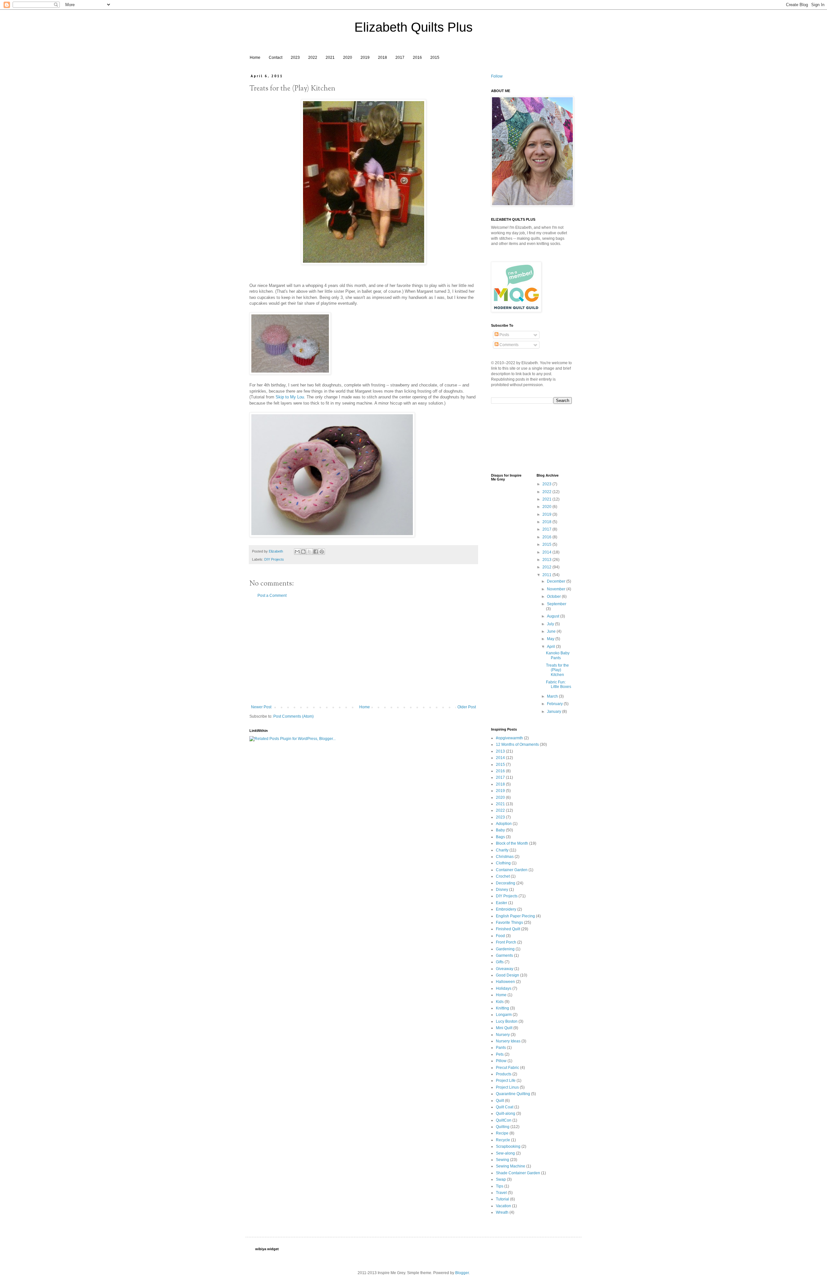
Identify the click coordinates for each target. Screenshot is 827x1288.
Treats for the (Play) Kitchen (557, 670)
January (554, 711)
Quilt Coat (504, 1107)
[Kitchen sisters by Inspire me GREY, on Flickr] (363, 263)
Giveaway (504, 968)
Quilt (500, 1100)
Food (500, 936)
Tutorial (502, 1199)
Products (503, 1074)
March (553, 696)
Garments (504, 955)
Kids (500, 1001)
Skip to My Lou (290, 397)
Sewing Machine (510, 1166)
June (552, 631)
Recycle (503, 1140)
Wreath (502, 1212)
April (551, 646)
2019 (365, 57)
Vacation (503, 1206)
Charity (502, 850)
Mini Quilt (504, 1028)
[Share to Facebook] (315, 551)
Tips (499, 1186)
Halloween (505, 981)
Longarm (504, 1014)
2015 (434, 57)
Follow (497, 76)
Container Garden (512, 870)
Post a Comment (272, 595)
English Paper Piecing (515, 916)
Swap (501, 1179)
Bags (500, 837)
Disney (502, 889)
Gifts (500, 962)
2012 (547, 567)
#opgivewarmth (509, 738)
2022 (312, 57)
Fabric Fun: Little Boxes (558, 684)
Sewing (502, 1159)
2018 (382, 57)
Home (255, 57)
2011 (547, 575)
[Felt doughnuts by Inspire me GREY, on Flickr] (332, 535)
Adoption (504, 823)
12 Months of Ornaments (517, 744)
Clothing (503, 863)
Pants (501, 1047)
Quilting (502, 1126)
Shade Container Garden (518, 1173)
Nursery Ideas (508, 1041)
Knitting (502, 1008)
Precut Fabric (507, 1067)
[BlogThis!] (303, 551)
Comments (508, 345)
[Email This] (297, 551)
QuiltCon (503, 1120)
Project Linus (507, 1087)
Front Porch (506, 942)
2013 (547, 559)
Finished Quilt (508, 929)
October (554, 596)
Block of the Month (512, 843)
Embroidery (506, 909)
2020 (347, 57)
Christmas (505, 856)
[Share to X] (309, 551)
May (551, 639)
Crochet (503, 876)
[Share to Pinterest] (322, 551)
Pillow (501, 1061)
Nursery (503, 1034)
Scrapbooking (508, 1146)
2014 (547, 552)
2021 (330, 57)
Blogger (462, 1273)
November (556, 589)
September (556, 604)
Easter (501, 903)
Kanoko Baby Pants (558, 655)
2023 (295, 57)
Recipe (502, 1133)
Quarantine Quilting (513, 1094)
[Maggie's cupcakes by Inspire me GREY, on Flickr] (290, 373)
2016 (417, 57)
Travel (501, 1192)
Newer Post (261, 707)
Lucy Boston (507, 1021)
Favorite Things (509, 922)
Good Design (507, 975)
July (551, 624)
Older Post (466, 707)
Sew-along (505, 1153)
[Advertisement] (363, 651)
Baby (500, 830)
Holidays (503, 988)
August (553, 616)
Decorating (505, 883)
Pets (500, 1054)
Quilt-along (505, 1113)
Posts (503, 335)
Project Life (506, 1080)
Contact (275, 57)
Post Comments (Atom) (293, 716)
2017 (399, 57)
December (556, 581)
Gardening (505, 949)
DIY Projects (274, 559)
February (555, 704)
